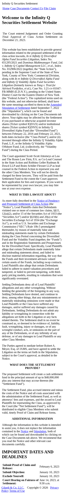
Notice (24, 431)
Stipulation (40, 431)
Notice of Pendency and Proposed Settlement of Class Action (31, 202)
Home (6, 8)
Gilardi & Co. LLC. (12, 487)
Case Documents (20, 8)
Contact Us (36, 8)
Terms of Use (17, 490)
